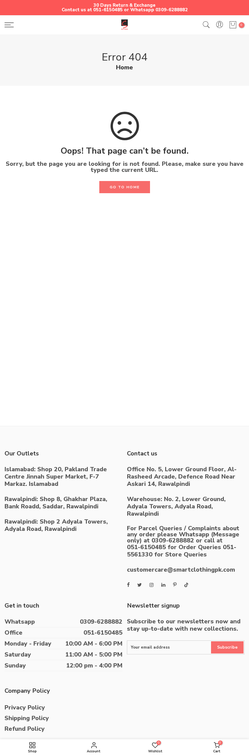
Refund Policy (25, 729)
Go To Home (125, 187)
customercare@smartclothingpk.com (181, 570)
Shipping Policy (27, 718)
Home (124, 67)
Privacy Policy (25, 707)
